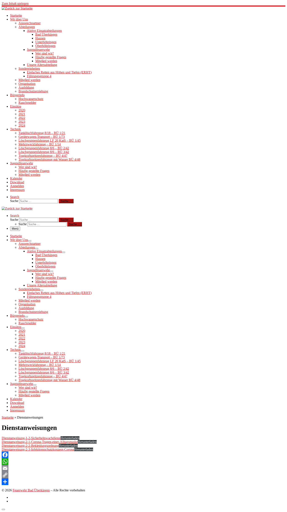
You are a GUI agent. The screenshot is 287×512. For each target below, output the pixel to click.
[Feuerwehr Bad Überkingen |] (17, 8)
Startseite (8, 417)
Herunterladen (70, 438)
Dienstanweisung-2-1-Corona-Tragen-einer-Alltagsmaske (40, 442)
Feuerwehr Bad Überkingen (31, 490)
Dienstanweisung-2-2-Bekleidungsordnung (30, 445)
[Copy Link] (143, 475)
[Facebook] (143, 454)
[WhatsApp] (143, 461)
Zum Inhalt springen (15, 3)
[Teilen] (143, 481)
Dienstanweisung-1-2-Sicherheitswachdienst (31, 438)
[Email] (143, 468)
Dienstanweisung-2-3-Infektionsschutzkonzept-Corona (38, 449)
